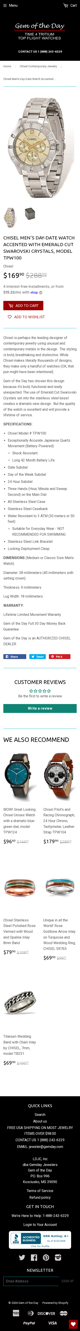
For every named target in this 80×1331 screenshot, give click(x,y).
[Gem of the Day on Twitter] (22, 1259)
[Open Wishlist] (73, 1324)
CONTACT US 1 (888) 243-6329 (40, 1140)
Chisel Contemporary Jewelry (38, 66)
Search (40, 1115)
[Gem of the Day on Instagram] (58, 1259)
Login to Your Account (40, 1225)
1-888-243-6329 (56, 1216)
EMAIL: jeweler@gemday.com (40, 1147)
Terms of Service (40, 1191)
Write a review (40, 708)
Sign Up (68, 1281)
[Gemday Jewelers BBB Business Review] (40, 1247)
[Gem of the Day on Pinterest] (46, 1259)
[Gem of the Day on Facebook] (34, 1259)
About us (40, 1121)
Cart (73, 5)
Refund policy (40, 1197)
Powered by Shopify (55, 1302)
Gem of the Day (28, 1302)
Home (7, 66)
